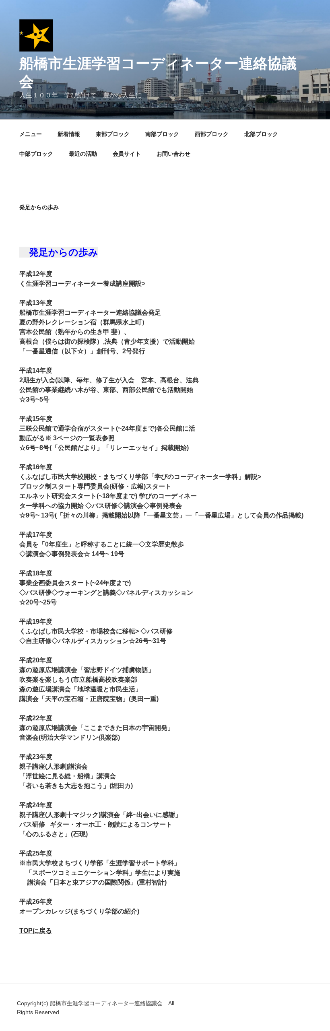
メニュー (30, 134)
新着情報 (69, 134)
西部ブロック (212, 134)
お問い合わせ (173, 154)
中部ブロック (36, 154)
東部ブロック (113, 134)
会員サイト (127, 154)
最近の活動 (83, 154)
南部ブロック (162, 134)
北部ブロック (261, 134)
